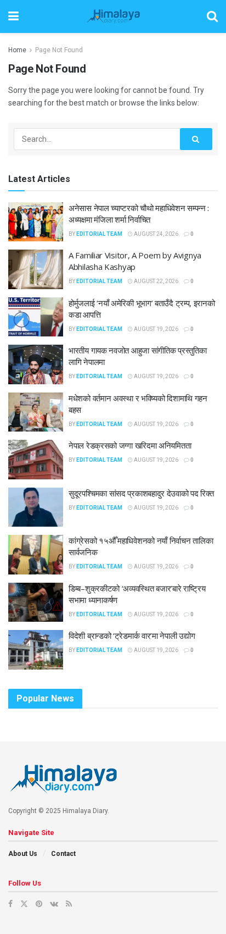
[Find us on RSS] (69, 904)
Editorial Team (99, 234)
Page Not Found (59, 50)
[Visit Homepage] (113, 16)
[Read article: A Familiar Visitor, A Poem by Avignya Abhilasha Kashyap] (35, 269)
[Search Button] (212, 16)
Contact (63, 854)
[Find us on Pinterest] (39, 904)
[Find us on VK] (54, 904)
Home (17, 50)
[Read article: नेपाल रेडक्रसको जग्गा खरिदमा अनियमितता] (35, 459)
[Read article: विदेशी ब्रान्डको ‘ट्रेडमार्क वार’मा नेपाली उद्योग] (35, 650)
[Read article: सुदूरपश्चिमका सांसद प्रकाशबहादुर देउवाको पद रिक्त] (35, 507)
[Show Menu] (13, 16)
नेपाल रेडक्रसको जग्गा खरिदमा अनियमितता (130, 445)
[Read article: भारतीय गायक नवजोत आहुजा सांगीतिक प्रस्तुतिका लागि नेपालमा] (35, 364)
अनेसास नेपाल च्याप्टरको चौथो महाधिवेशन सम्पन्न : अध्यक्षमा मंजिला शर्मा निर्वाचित (139, 213)
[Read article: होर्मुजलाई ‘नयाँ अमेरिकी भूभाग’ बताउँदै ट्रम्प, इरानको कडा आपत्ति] (35, 317)
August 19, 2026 (155, 329)
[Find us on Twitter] (24, 904)
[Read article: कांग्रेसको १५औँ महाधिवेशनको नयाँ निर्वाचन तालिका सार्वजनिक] (35, 554)
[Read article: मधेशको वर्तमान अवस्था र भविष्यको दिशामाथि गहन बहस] (35, 412)
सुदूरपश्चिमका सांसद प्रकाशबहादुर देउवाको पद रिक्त (141, 493)
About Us (22, 854)
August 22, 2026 (155, 281)
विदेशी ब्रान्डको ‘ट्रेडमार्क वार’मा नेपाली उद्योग (132, 635)
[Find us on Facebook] (10, 904)
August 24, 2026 (155, 234)
